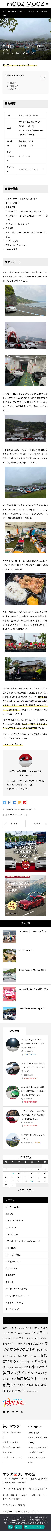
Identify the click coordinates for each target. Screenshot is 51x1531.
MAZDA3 (11, 1333)
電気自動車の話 (12, 1309)
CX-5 (21, 1328)
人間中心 (20, 1362)
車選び (19, 1391)
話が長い (10, 1391)
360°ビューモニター (10, 1328)
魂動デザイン (33, 1391)
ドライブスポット (35, 1343)
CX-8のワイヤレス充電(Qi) (14, 1505)
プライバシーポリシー (34, 1527)
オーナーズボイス (13, 1207)
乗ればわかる (11, 1268)
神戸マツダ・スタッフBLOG (16, 1289)
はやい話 (36, 1333)
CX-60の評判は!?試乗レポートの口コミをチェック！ (25, 1489)
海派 (21, 1368)
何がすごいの (29, 1362)
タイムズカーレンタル (11, 1447)
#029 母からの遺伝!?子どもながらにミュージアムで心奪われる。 (32, 1067)
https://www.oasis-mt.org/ (31, 169)
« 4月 (21, 1190)
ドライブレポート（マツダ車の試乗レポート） (23, 1241)
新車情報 (9, 1282)
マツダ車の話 (11, 1248)
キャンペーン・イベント (15, 1220)
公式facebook (24, 156)
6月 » (30, 1190)
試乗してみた (17, 1385)
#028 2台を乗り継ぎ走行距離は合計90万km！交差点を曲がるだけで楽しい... (33, 1091)
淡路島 (27, 1367)
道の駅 (26, 1391)
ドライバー (9, 1344)
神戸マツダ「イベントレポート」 (26, 53)
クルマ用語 (8, 1339)
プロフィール (24, 776)
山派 (8, 1368)
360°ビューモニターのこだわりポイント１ (21, 1512)
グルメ (26, 1339)
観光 (7, 1384)
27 (32, 1181)
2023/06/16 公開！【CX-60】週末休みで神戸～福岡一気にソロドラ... (32, 1043)
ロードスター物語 (13, 1255)
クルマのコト (11, 1227)
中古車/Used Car (33, 1356)
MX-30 (20, 1333)
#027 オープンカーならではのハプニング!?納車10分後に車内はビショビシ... (33, 1115)
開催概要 (12, 83)
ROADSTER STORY (30, 1078)
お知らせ (38, 1142)
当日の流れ (13, 86)
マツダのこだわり (23, 1350)
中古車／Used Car (13, 1261)
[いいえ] (47, 1522)
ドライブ (20, 1343)
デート (43, 1338)
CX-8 (26, 1328)
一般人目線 (21, 1356)
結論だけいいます (36, 1379)
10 (12, 1173)
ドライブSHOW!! (30, 1054)
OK (10, 1527)
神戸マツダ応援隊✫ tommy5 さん (23, 810)
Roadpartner (8, 1452)
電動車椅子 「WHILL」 (14, 1302)
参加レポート (14, 89)
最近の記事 (14, 1031)
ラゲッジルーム (10, 1356)
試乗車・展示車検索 (11, 1442)
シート (31, 1339)
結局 (20, 1379)
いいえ (18, 1527)
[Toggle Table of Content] (42, 78)
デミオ (37, 1339)
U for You (26, 1333)
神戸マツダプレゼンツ (20, 1373)
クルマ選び (18, 1338)
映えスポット (14, 1368)
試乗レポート (31, 1385)
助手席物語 (10, 1275)
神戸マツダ (39, 1367)
